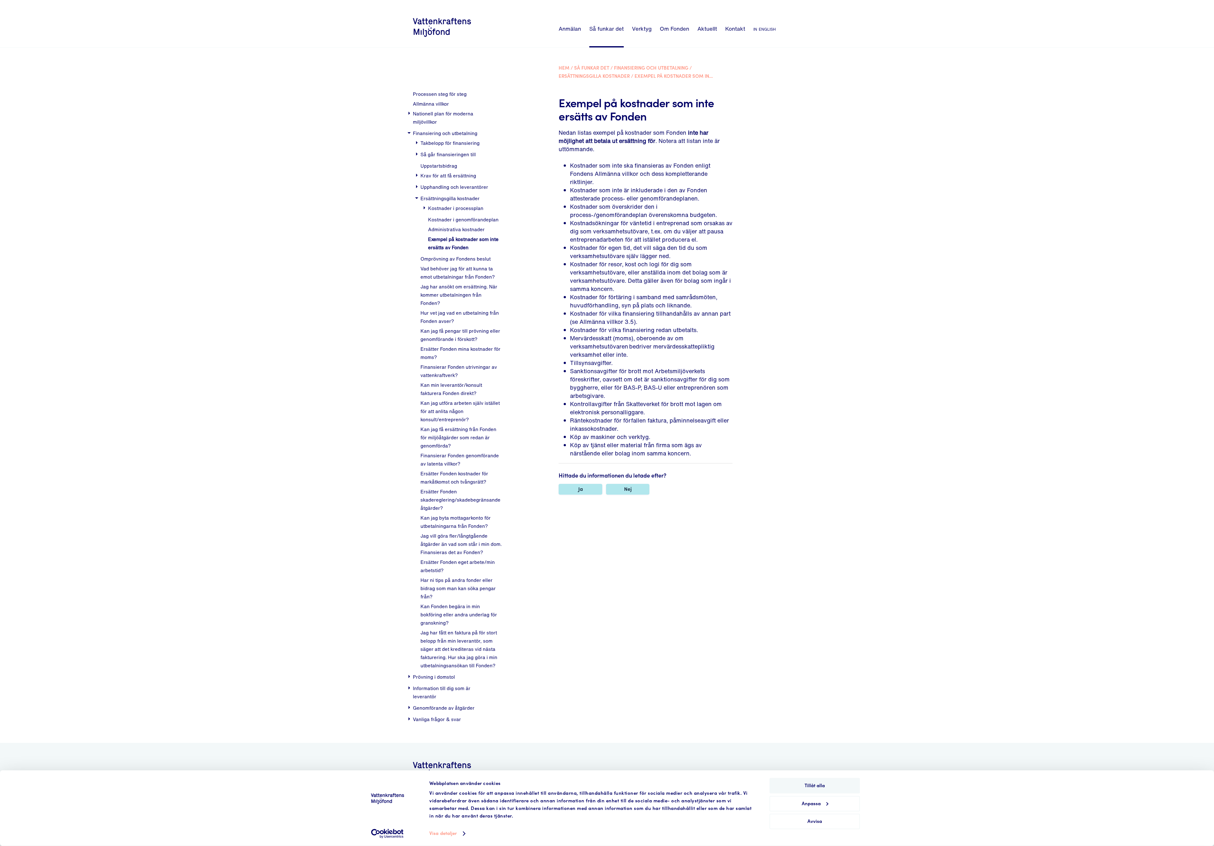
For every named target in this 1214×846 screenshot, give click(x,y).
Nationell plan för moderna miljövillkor (443, 117)
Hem (564, 68)
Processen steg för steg (440, 93)
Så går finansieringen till (448, 154)
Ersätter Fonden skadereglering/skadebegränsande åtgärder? (460, 499)
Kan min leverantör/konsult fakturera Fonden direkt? (451, 389)
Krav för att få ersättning (448, 175)
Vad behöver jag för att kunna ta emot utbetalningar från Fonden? (457, 272)
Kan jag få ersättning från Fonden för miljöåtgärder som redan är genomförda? (458, 437)
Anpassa (811, 803)
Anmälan (570, 29)
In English (764, 29)
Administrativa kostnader (456, 229)
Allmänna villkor (431, 103)
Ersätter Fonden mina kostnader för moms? (460, 353)
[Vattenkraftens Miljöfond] (442, 37)
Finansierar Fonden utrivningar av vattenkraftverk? (458, 371)
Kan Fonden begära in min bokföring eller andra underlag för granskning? (458, 614)
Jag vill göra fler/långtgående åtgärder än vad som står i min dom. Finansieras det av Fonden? (461, 544)
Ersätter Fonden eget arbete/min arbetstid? (457, 566)
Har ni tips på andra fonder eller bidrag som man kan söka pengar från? (458, 588)
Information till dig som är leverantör (441, 692)
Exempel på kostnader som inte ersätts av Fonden (463, 243)
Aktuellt (707, 29)
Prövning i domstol (434, 676)
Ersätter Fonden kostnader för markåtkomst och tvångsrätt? (454, 477)
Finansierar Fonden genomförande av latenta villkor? (459, 459)
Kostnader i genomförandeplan (463, 219)
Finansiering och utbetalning (445, 133)
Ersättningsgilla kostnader (450, 198)
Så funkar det (606, 29)
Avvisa (814, 821)
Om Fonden (674, 29)
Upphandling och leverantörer (454, 186)
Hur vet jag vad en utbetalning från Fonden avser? (459, 316)
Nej (628, 489)
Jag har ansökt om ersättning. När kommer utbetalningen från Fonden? (458, 294)
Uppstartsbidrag (438, 165)
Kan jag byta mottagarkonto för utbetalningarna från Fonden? (455, 521)
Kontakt (735, 29)
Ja (580, 489)
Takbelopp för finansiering (450, 142)
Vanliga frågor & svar (437, 719)
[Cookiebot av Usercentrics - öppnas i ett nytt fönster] (387, 833)
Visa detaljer (443, 833)
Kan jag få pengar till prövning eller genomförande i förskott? (460, 335)
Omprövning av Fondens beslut (455, 258)
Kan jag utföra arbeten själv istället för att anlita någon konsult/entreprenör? (460, 411)
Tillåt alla (815, 785)
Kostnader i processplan (455, 208)
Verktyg (642, 29)
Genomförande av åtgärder (444, 707)
